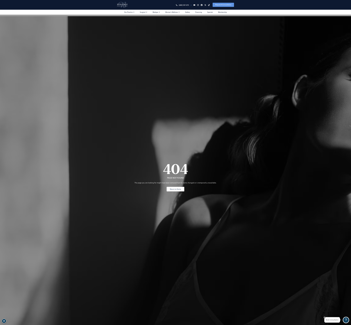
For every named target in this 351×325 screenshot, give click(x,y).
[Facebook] (201, 5)
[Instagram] (198, 5)
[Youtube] (194, 5)
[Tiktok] (209, 5)
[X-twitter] (205, 5)
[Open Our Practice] (134, 12)
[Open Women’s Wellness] (179, 12)
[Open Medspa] (159, 12)
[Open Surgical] (146, 12)
